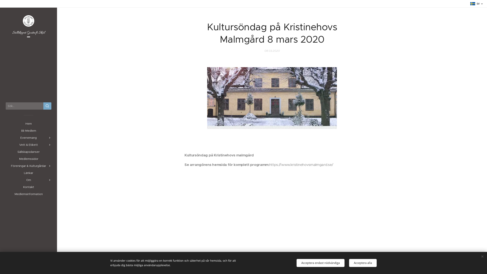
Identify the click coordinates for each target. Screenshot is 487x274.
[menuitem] (28, 123)
